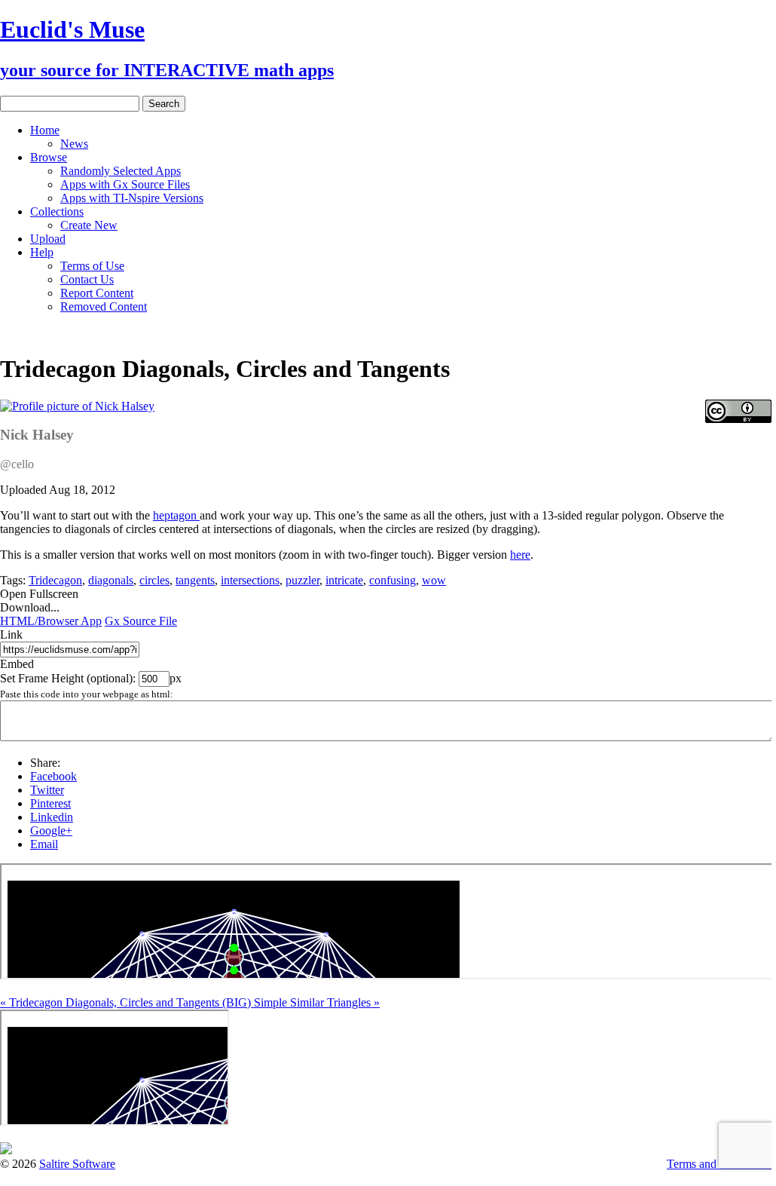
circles (154, 580)
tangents (195, 580)
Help (41, 252)
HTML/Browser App (51, 620)
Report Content (96, 293)
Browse (48, 157)
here (520, 554)
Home (45, 130)
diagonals (110, 580)
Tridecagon (55, 580)
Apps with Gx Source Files (125, 184)
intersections (250, 580)
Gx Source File (141, 620)
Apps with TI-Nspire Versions (131, 198)
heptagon (176, 515)
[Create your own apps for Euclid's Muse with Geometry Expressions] (6, 1150)
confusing (392, 580)
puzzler (302, 580)
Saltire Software (77, 1163)
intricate (344, 580)
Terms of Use (92, 265)
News (74, 143)
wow (434, 580)
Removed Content (103, 306)
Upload (48, 238)
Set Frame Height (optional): (69, 678)
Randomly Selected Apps (120, 170)
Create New (89, 225)
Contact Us (87, 279)
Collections (57, 211)
